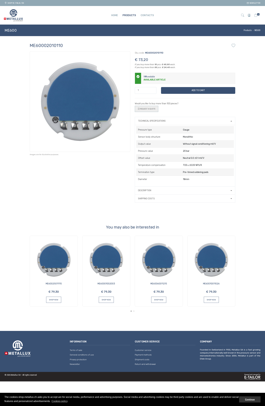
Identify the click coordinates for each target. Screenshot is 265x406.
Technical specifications (152, 121)
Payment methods (143, 355)
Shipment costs (142, 359)
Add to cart (198, 90)
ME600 (257, 30)
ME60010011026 (211, 283)
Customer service (143, 350)
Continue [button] (250, 399)
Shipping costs (146, 198)
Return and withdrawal (145, 364)
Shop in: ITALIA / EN (15, 3)
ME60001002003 (106, 283)
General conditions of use (82, 355)
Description (144, 190)
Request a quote (147, 109)
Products (248, 30)
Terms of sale (76, 350)
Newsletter (254, 3)
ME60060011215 (158, 283)
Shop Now (53, 300)
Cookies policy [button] (60, 401)
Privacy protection (78, 359)
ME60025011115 (54, 283)
